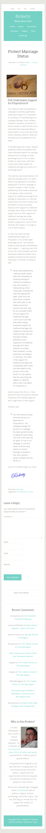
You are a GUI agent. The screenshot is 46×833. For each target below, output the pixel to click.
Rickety (23, 16)
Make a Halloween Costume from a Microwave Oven (23, 693)
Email (6, 553)
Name (6, 542)
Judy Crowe (14, 653)
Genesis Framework (16, 822)
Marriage (19, 489)
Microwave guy (18, 690)
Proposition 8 (22, 492)
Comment (8, 517)
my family (21, 790)
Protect (30, 492)
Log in (35, 822)
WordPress (28, 822)
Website (7, 564)
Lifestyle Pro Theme (29, 819)
